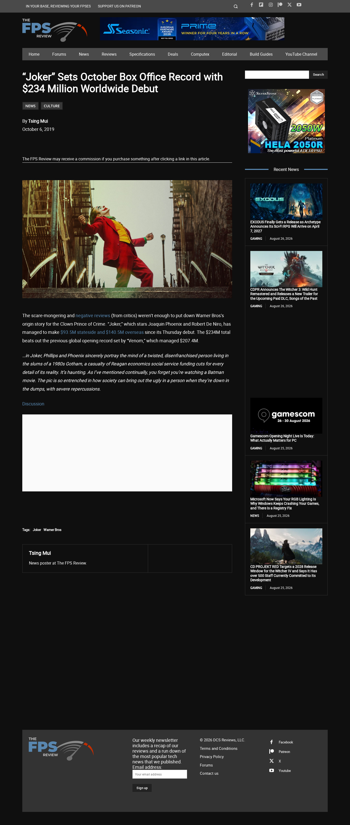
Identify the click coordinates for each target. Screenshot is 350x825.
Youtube (285, 770)
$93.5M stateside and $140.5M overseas (102, 332)
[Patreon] (280, 4)
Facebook (286, 742)
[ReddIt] (82, 142)
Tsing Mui (38, 121)
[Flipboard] (261, 4)
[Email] (94, 142)
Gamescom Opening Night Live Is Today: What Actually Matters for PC (282, 438)
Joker (37, 529)
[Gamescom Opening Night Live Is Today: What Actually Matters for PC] (286, 416)
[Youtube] (299, 4)
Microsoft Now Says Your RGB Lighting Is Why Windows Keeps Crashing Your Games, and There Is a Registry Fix (284, 503)
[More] (117, 142)
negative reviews (93, 315)
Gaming (256, 238)
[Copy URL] (105, 142)
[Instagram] (270, 4)
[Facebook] (251, 4)
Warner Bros (52, 529)
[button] (236, 6)
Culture (52, 105)
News (30, 105)
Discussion (33, 404)
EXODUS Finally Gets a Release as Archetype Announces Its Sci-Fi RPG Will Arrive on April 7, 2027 (285, 226)
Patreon (284, 751)
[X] (289, 4)
